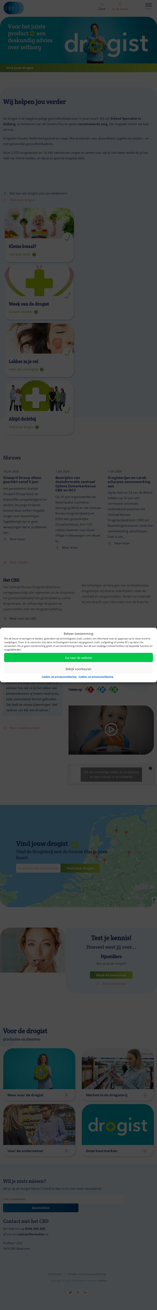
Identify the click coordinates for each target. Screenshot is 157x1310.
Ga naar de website (78, 657)
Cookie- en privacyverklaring (59, 676)
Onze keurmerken (101, 1150)
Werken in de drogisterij (106, 1095)
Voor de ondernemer (25, 1150)
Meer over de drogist (25, 1095)
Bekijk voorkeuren (78, 669)
